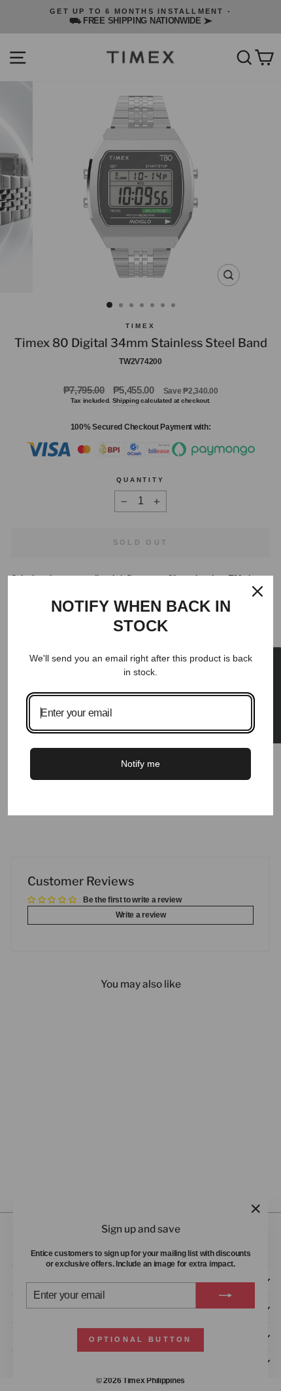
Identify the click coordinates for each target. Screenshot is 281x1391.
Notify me (140, 763)
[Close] (257, 591)
